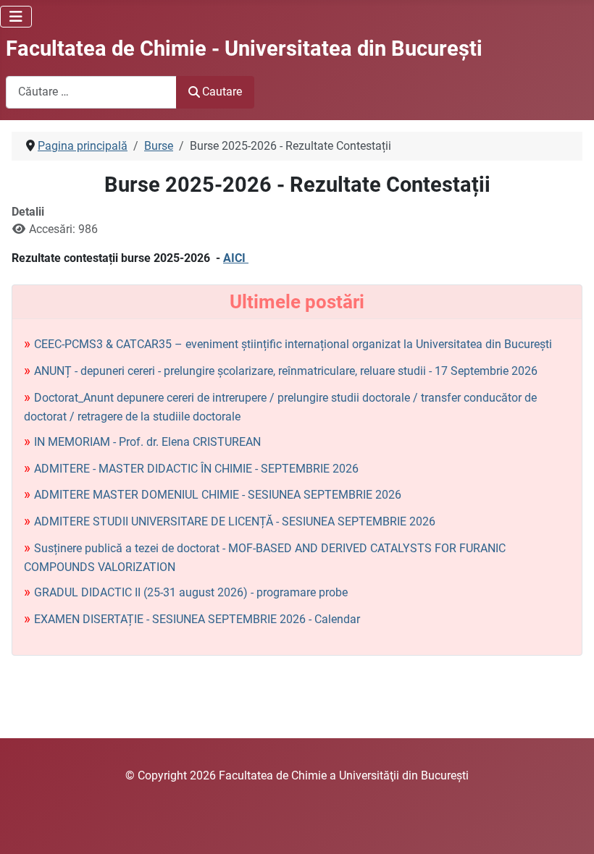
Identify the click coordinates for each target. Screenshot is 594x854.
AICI (235, 258)
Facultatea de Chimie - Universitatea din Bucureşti (244, 48)
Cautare (222, 91)
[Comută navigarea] (16, 17)
